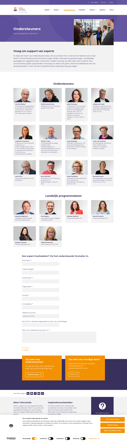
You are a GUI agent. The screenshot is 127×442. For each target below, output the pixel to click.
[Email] (38, 393)
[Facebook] (31, 393)
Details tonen (93, 438)
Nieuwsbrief (94, 2)
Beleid (47, 10)
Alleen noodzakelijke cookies (112, 430)
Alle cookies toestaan (112, 419)
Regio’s (56, 10)
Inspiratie (82, 10)
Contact (111, 2)
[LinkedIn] (28, 393)
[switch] (50, 438)
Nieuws (92, 10)
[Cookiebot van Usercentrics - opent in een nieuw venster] (11, 438)
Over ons (103, 2)
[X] (35, 393)
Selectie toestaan (112, 425)
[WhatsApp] (42, 393)
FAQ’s (112, 10)
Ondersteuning (69, 10)
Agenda (102, 10)
